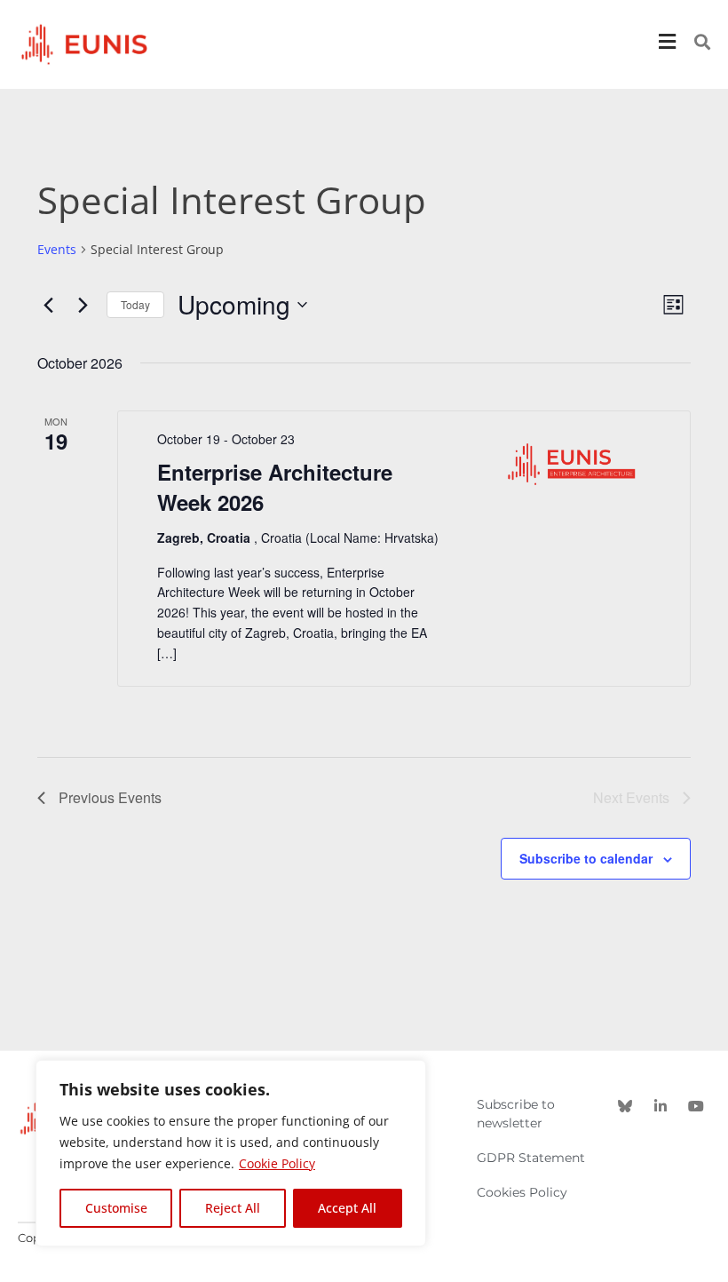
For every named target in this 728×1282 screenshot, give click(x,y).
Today (135, 304)
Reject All (232, 1207)
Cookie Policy (277, 1163)
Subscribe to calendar (586, 858)
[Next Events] (82, 304)
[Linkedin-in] (660, 1106)
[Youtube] (696, 1106)
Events (56, 249)
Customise (116, 1207)
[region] (231, 1153)
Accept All (347, 1207)
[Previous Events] (48, 304)
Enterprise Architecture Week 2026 (274, 487)
